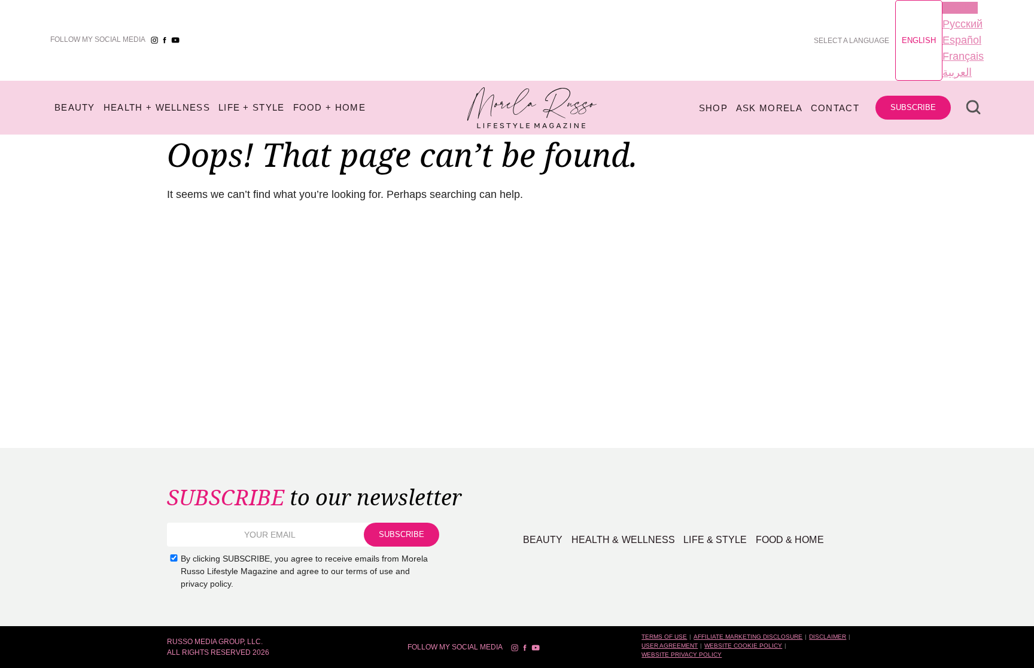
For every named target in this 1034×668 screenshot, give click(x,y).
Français (963, 56)
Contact (835, 108)
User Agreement (669, 645)
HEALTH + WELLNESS (157, 107)
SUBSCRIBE (913, 107)
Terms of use (664, 636)
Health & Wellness (623, 540)
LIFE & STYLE (715, 540)
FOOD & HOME (790, 540)
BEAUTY (74, 107)
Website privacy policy (681, 654)
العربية (957, 72)
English (919, 40)
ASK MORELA (769, 108)
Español (961, 40)
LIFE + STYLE (251, 107)
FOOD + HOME (329, 107)
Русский (962, 24)
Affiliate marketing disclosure (748, 636)
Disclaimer (827, 636)
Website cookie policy (743, 645)
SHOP (713, 108)
